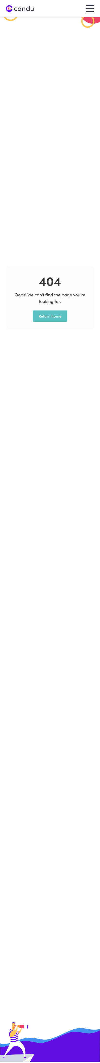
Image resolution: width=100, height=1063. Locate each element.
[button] (90, 8)
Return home (50, 316)
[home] (20, 8)
